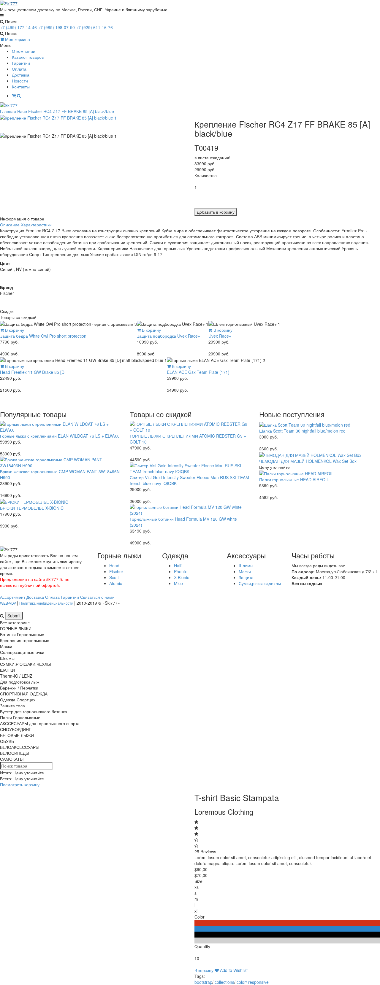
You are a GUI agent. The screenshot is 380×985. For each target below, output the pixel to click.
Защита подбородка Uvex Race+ (168, 336)
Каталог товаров (28, 57)
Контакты (21, 87)
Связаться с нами (97, 597)
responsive (258, 982)
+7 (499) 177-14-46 (18, 27)
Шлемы (246, 565)
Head (114, 565)
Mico (178, 583)
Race (22, 111)
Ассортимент (12, 597)
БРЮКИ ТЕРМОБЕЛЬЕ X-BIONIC (32, 508)
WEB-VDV (8, 603)
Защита (246, 577)
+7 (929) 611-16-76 (94, 27)
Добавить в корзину (216, 212)
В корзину (14, 330)
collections (224, 982)
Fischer (116, 571)
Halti (178, 565)
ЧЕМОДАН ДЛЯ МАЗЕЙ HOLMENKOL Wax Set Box (308, 461)
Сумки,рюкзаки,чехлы (260, 583)
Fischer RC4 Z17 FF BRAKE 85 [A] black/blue (71, 111)
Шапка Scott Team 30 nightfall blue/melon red (302, 431)
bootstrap (203, 982)
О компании (23, 51)
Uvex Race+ (219, 336)
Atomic (115, 583)
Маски (245, 571)
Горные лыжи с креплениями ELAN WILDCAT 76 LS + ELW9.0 (60, 436)
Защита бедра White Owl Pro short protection (43, 336)
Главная (8, 111)
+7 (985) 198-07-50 (56, 27)
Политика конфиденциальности (46, 603)
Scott (114, 577)
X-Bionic (181, 577)
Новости (20, 81)
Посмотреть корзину (19, 784)
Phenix (180, 571)
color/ (242, 982)
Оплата (19, 69)
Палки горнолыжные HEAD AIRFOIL (294, 479)
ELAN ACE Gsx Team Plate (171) (198, 372)
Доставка (20, 75)
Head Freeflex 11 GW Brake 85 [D (32, 372)
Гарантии (21, 63)
